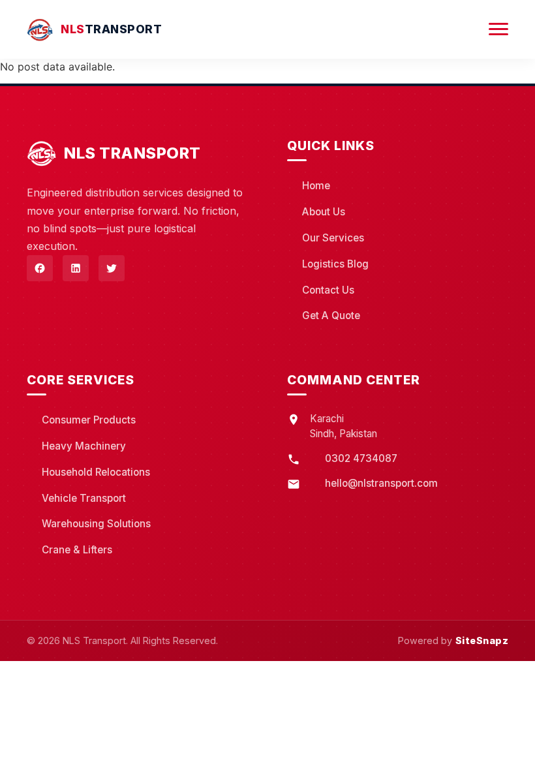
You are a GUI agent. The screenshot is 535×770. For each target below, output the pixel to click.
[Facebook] (40, 268)
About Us (323, 212)
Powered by (453, 640)
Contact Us (328, 290)
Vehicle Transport (84, 498)
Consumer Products (89, 420)
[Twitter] (112, 268)
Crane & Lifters (77, 550)
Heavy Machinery (84, 446)
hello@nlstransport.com (381, 483)
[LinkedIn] (76, 268)
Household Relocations (96, 472)
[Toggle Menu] (498, 29)
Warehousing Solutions (96, 523)
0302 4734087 (361, 458)
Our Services (333, 238)
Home (316, 185)
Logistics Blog (335, 264)
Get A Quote (331, 315)
